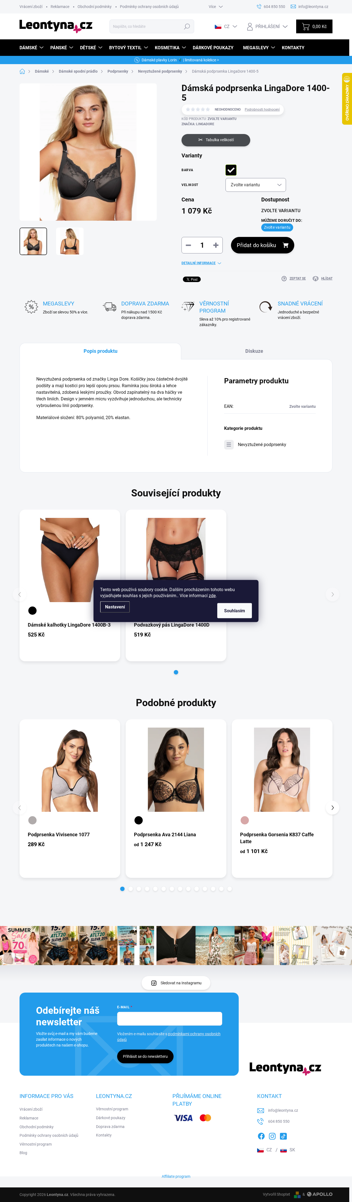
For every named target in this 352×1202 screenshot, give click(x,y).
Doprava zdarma (110, 1126)
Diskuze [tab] (254, 351)
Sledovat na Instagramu (181, 983)
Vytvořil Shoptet (276, 1194)
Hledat (187, 26)
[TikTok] (283, 1135)
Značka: (198, 124)
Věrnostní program (36, 1144)
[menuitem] (32, 47)
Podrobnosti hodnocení (262, 109)
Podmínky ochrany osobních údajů (149, 6)
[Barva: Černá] (32, 611)
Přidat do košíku (256, 245)
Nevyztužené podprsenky (262, 444)
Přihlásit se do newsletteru (145, 1056)
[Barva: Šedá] (32, 820)
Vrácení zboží (31, 6)
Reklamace (60, 6)
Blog (23, 1153)
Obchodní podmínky (95, 6)
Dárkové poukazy (110, 1118)
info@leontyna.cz (283, 1110)
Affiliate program (176, 1176)
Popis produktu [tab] (100, 351)
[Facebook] (261, 1135)
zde (212, 595)
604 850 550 (279, 1121)
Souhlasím (234, 610)
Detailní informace (199, 263)
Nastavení (115, 607)
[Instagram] (272, 1135)
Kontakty (104, 1135)
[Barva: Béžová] (245, 820)
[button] (176, 672)
